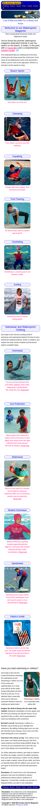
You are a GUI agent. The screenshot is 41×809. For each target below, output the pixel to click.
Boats (19, 6)
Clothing (6, 6)
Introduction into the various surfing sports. (17, 318)
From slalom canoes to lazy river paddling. (17, 144)
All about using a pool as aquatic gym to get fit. (17, 232)
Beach (12, 6)
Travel (29, 6)
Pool (24, 6)
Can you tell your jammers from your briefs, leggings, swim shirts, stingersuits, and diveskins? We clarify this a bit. (17, 386)
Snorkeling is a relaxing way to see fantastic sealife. (17, 273)
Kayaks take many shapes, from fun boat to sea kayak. (17, 188)
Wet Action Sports (12, 3)
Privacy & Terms (22, 805)
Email (35, 6)
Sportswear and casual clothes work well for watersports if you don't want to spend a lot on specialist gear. (17, 599)
